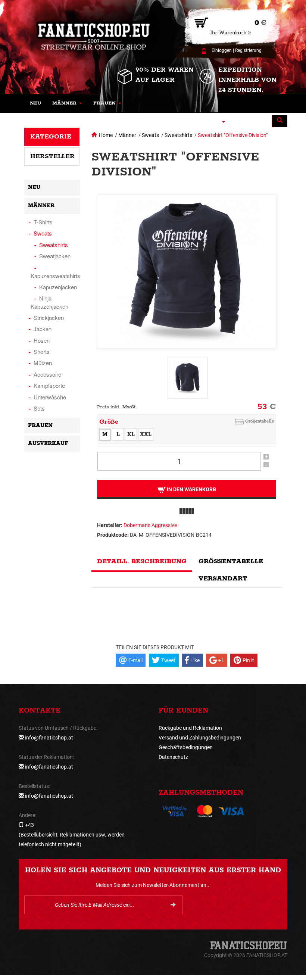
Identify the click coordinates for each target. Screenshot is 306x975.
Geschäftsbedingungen (186, 747)
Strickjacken (49, 317)
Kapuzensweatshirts (55, 276)
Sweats (150, 135)
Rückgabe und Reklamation (190, 728)
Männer (127, 135)
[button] (67, 103)
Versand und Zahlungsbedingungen (200, 738)
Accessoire (47, 374)
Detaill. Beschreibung (142, 561)
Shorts (42, 351)
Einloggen (222, 50)
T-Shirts (43, 222)
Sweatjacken (55, 256)
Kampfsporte (49, 385)
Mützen (43, 363)
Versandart (223, 578)
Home (106, 135)
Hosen (42, 340)
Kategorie (50, 137)
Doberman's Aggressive (150, 525)
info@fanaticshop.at (49, 738)
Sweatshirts (178, 135)
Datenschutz (173, 757)
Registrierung (248, 50)
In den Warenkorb (191, 489)
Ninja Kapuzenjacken (49, 302)
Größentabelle (259, 421)
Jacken (42, 329)
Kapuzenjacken (58, 287)
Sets (39, 408)
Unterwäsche (50, 397)
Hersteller (52, 156)
